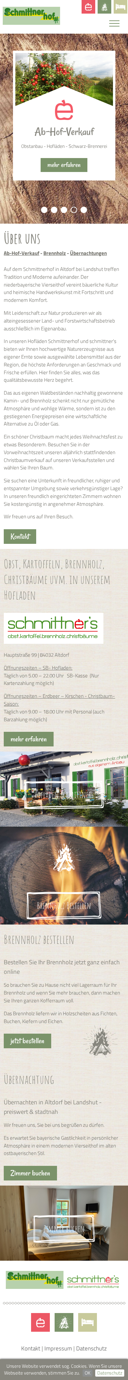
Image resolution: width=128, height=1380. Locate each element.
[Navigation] (116, 26)
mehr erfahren (64, 157)
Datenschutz (109, 1372)
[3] (64, 210)
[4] (74, 210)
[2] (54, 210)
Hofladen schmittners (64, 795)
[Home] (31, 23)
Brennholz (104, 7)
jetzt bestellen (27, 1041)
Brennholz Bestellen (64, 906)
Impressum (58, 1348)
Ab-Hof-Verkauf (88, 7)
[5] (84, 210)
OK (87, 1372)
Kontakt (20, 537)
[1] (44, 210)
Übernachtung (120, 7)
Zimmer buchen (30, 1173)
